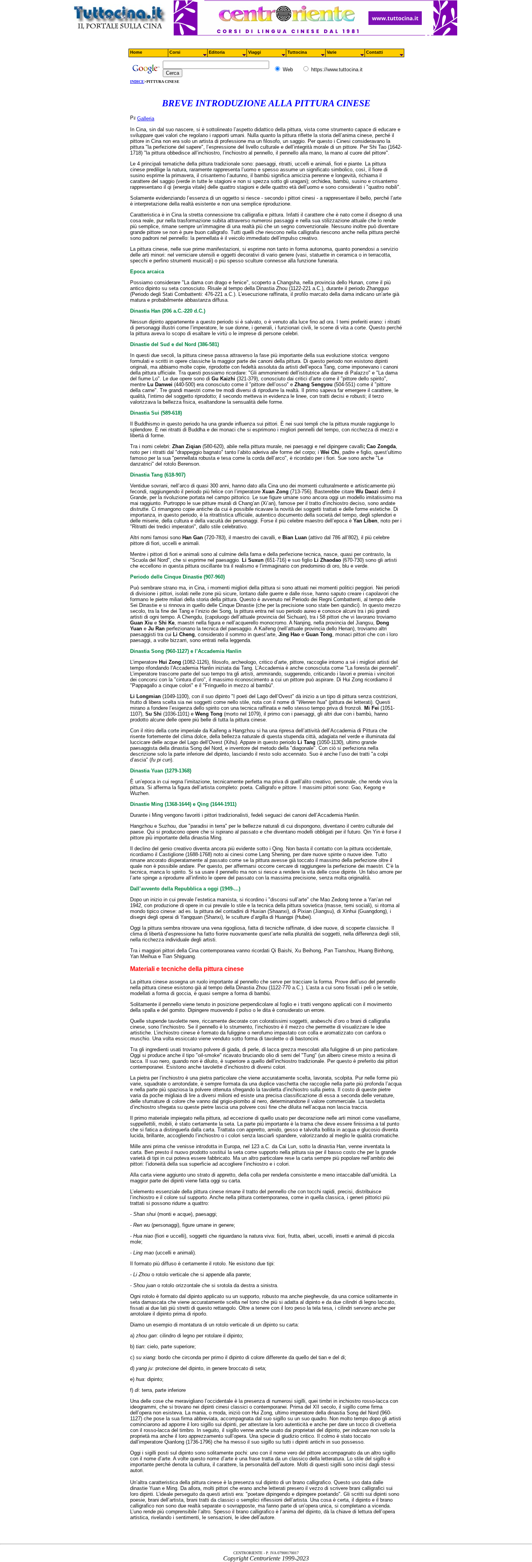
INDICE (137, 81)
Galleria (145, 118)
